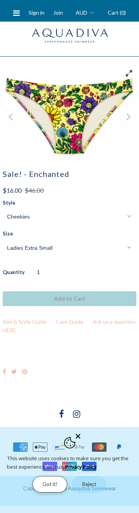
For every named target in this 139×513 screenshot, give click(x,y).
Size (8, 233)
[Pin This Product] (24, 371)
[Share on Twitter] (14, 371)
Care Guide (69, 321)
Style (9, 203)
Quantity (14, 272)
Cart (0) (117, 12)
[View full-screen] (129, 73)
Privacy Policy (81, 466)
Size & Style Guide (25, 321)
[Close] (105, 435)
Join (58, 12)
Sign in (36, 12)
